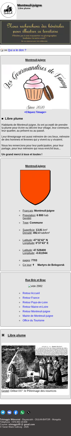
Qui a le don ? (17, 50)
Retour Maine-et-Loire (35, 306)
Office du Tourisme (33, 320)
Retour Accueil (31, 293)
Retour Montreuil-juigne (36, 311)
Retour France (31, 297)
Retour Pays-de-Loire (35, 302)
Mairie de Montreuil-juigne (38, 315)
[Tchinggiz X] (29, 414)
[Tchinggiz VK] (9, 414)
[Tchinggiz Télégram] (3, 414)
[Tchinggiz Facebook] (16, 414)
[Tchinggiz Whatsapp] (22, 414)
